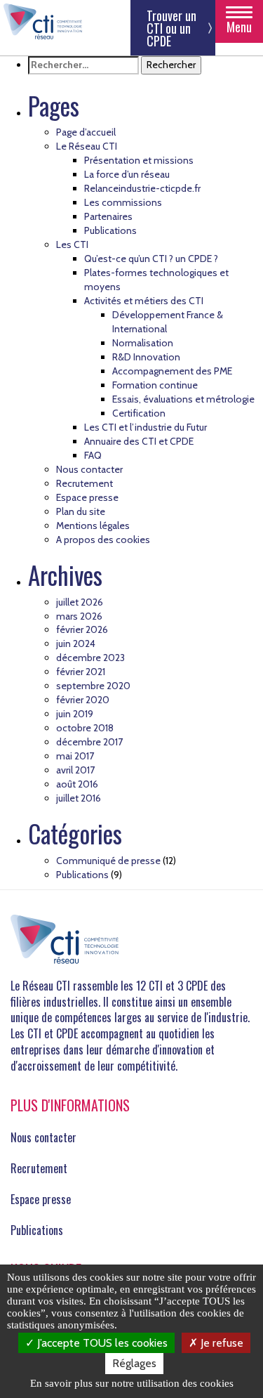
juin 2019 (74, 713)
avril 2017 (75, 770)
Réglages (134, 1363)
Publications (110, 230)
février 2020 (82, 699)
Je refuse (220, 1343)
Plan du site (80, 511)
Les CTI (72, 244)
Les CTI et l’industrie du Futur (145, 427)
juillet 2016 (78, 798)
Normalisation (142, 343)
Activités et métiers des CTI (143, 300)
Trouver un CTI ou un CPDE (171, 28)
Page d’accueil (86, 132)
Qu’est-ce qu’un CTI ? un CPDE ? (151, 258)
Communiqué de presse (108, 860)
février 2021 (80, 671)
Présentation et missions (139, 160)
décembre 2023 (90, 657)
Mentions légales (93, 525)
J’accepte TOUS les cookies (101, 1343)
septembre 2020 (93, 685)
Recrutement (84, 483)
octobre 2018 (85, 727)
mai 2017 (75, 756)
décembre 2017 (89, 742)
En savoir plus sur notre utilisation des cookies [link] (132, 1383)
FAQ (93, 455)
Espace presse (87, 497)
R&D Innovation (146, 357)
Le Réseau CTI (86, 146)
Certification (139, 413)
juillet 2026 (79, 602)
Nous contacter (89, 469)
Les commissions (123, 202)
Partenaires (108, 216)
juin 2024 (75, 643)
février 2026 (82, 629)
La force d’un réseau (127, 174)
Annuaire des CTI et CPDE (139, 441)
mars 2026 (79, 616)
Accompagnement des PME (172, 371)
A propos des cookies (103, 539)
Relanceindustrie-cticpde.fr (142, 188)
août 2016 (77, 784)
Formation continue (155, 385)
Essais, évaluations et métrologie (183, 399)
